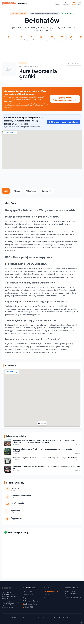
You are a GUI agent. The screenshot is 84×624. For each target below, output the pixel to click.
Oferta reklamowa (51, 592)
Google (43, 423)
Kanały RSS (29, 607)
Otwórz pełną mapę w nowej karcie (64, 122)
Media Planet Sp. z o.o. (66, 618)
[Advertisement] (42, 48)
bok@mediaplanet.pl (8, 607)
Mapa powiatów (28, 595)
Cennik (46, 595)
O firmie (16, 191)
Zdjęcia (46, 191)
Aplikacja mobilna (30, 604)
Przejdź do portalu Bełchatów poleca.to (44, 13)
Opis (6, 191)
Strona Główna (28, 592)
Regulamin (26, 598)
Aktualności (31, 191)
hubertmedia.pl (76, 597)
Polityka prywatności (30, 601)
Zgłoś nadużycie (75, 63)
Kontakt (46, 598)
